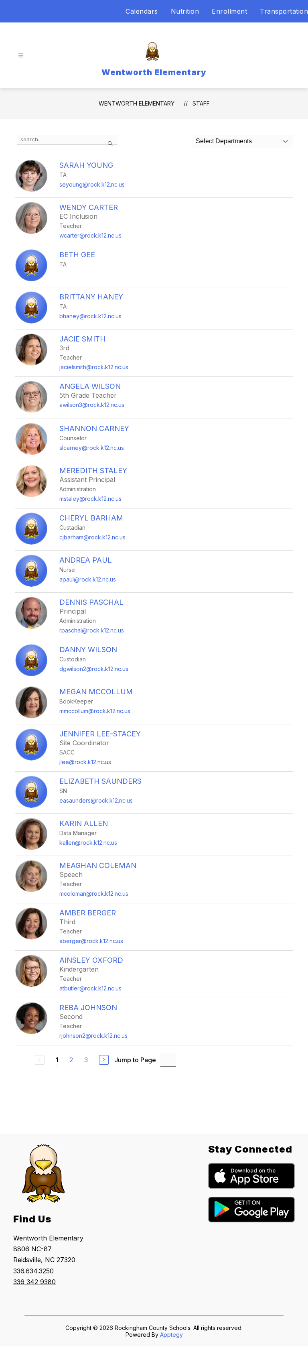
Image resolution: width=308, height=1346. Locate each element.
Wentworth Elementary (136, 103)
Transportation (284, 11)
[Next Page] (104, 1060)
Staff (201, 103)
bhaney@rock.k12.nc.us (90, 316)
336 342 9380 (34, 1282)
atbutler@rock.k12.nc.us (90, 988)
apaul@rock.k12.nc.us (87, 579)
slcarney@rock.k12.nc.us (91, 447)
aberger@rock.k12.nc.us (91, 940)
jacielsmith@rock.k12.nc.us (93, 367)
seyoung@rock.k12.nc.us (92, 184)
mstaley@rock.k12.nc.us (90, 498)
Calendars (142, 11)
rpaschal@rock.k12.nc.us (91, 630)
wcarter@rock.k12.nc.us (90, 235)
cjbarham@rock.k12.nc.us (92, 537)
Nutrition (185, 11)
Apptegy (171, 1334)
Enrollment (229, 11)
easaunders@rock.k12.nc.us (96, 800)
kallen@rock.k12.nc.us (88, 842)
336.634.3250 (33, 1271)
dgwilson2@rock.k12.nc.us (93, 668)
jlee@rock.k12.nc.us (85, 761)
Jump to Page (135, 1060)
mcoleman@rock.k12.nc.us (93, 893)
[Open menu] (20, 55)
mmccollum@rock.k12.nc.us (94, 711)
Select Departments (224, 141)
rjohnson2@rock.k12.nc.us (93, 1035)
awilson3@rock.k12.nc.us (91, 404)
